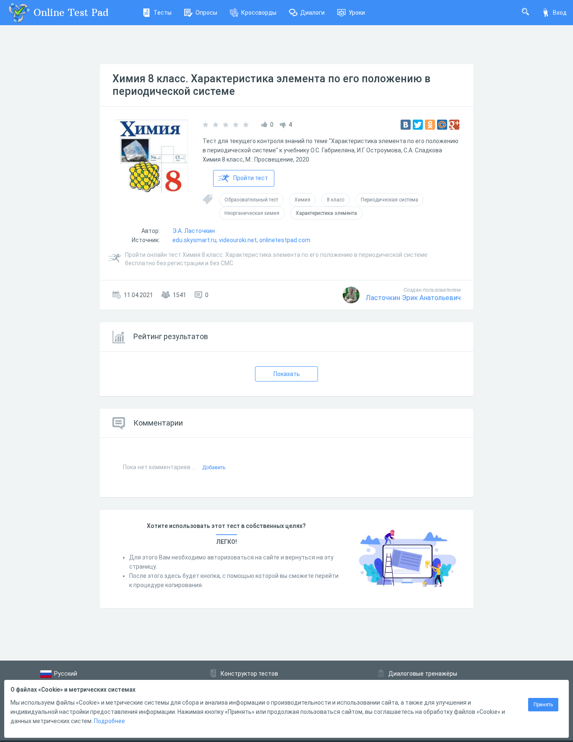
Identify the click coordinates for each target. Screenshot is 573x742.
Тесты (163, 12)
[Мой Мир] (442, 125)
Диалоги (312, 12)
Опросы (206, 12)
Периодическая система (389, 200)
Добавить (213, 467)
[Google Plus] (454, 125)
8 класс (335, 200)
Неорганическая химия (251, 213)
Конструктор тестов (249, 673)
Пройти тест (250, 178)
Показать (286, 374)
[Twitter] (418, 125)
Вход (560, 12)
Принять (543, 705)
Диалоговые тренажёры (422, 673)
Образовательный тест (251, 200)
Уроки (357, 12)
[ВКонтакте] (406, 125)
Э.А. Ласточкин (193, 230)
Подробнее (109, 721)
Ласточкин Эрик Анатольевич (413, 298)
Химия (302, 200)
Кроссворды (258, 12)
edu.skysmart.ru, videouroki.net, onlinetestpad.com (241, 240)
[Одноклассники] (430, 125)
